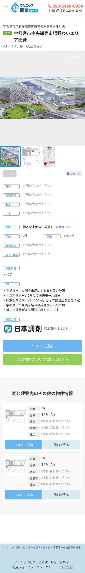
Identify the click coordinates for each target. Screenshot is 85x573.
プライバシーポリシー (42, 567)
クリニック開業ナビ (14, 547)
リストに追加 (42, 346)
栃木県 (47, 547)
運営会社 (66, 567)
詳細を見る (61, 444)
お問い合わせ (59, 562)
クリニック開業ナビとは (31, 562)
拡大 (78, 57)
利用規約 (18, 567)
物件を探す (34, 547)
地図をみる (65, 227)
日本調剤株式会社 (56, 328)
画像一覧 (75, 174)
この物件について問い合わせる (42, 359)
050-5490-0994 (67, 6)
